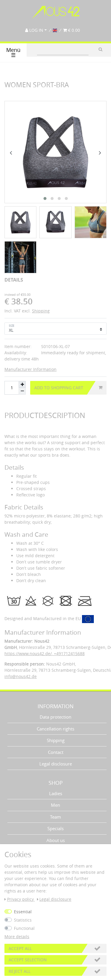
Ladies (55, 793)
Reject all (19, 971)
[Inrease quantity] (22, 384)
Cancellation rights (55, 729)
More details (16, 936)
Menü (13, 53)
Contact (55, 752)
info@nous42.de (20, 676)
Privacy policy (21, 899)
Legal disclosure (55, 764)
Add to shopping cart (58, 387)
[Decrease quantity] (22, 391)
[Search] (100, 49)
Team (55, 817)
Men (55, 805)
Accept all (20, 948)
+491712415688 (69, 653)
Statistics (23, 920)
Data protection (55, 717)
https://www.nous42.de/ (28, 653)
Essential (23, 911)
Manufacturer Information (30, 369)
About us (55, 840)
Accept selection (28, 959)
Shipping (41, 311)
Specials (55, 828)
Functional (24, 928)
